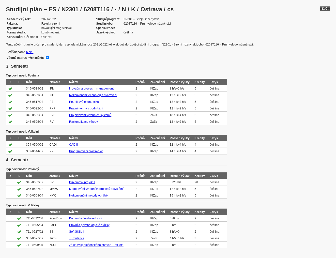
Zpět (325, 8)
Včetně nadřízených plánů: (25, 58)
